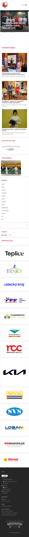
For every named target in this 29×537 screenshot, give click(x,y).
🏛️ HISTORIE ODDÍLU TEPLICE (10, 481)
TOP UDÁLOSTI (5, 210)
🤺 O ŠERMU (4, 477)
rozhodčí (3, 201)
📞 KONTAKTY (4, 493)
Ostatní (3, 196)
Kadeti (3, 187)
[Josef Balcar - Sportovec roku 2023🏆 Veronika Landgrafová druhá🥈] (14, 90)
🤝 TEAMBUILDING (5, 491)
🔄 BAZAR (5, 487)
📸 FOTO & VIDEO (7, 489)
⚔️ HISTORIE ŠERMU (7, 479)
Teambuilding (4, 207)
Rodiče (3, 199)
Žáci (2, 219)
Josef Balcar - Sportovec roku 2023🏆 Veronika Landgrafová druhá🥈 (13, 102)
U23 (2, 216)
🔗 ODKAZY (5, 483)
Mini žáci (3, 190)
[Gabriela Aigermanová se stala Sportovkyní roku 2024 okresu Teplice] (14, 62)
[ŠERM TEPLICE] (4, 5)
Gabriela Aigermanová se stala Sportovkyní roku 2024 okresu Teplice (13, 74)
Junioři (3, 184)
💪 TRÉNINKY (4, 485)
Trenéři (3, 213)
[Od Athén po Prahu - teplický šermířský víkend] (14, 118)
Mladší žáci (4, 193)
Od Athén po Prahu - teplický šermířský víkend (14, 130)
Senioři (3, 204)
